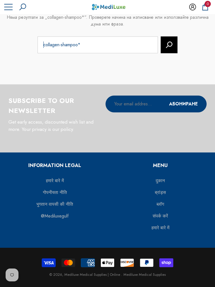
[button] (22, 7)
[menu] (8, 7)
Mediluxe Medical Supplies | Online (92, 274)
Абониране (183, 104)
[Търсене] (169, 44)
